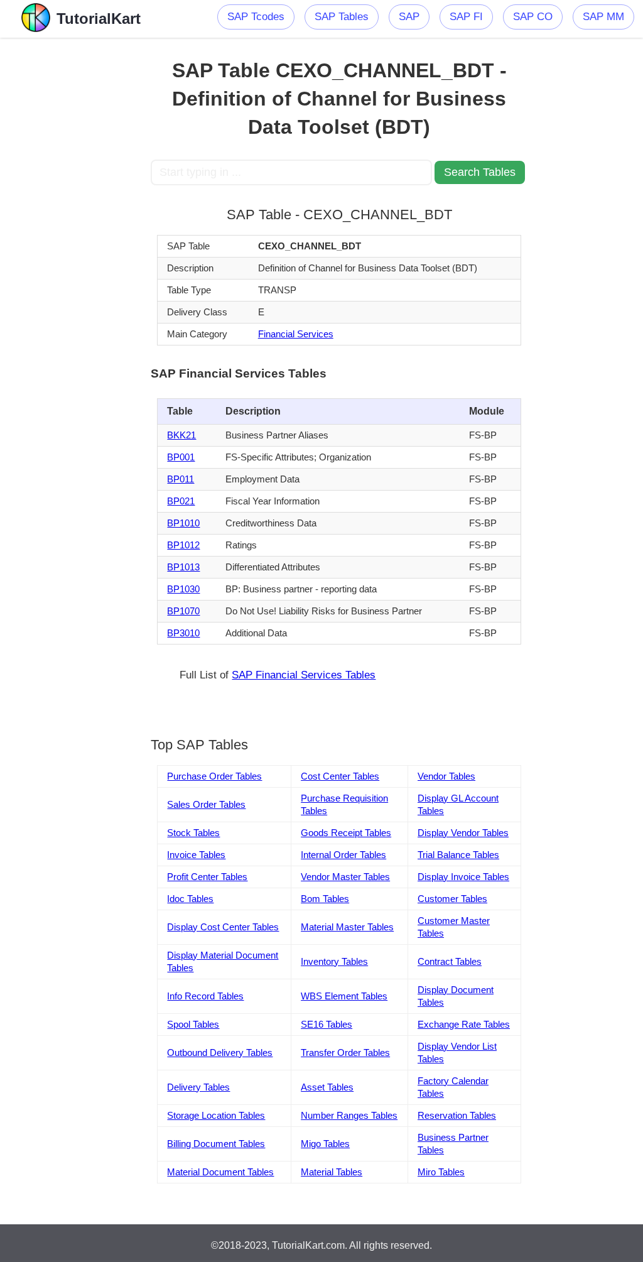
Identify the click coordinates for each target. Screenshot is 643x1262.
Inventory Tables (334, 961)
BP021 (181, 501)
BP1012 (183, 545)
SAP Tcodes (255, 17)
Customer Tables (452, 898)
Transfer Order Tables (345, 1052)
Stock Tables (193, 832)
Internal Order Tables (343, 854)
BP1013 (183, 567)
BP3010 (183, 633)
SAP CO (533, 17)
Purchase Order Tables (214, 776)
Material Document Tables (220, 1172)
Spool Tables (193, 1024)
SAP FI (466, 17)
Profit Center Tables (207, 876)
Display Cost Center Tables (223, 927)
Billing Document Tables (216, 1143)
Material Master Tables (347, 927)
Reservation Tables (457, 1115)
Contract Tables (450, 961)
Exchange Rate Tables (464, 1024)
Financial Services (295, 334)
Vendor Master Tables (345, 876)
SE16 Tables (326, 1024)
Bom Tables (325, 898)
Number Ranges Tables (349, 1115)
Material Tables (331, 1172)
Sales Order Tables (206, 804)
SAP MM (603, 17)
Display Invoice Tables (463, 876)
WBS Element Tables (344, 996)
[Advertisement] (75, 226)
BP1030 (183, 589)
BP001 (181, 457)
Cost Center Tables (340, 776)
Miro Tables (441, 1172)
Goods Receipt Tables (346, 832)
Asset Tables (327, 1087)
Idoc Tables (190, 898)
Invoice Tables (196, 854)
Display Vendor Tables (463, 832)
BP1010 (183, 523)
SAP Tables (342, 17)
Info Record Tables (205, 996)
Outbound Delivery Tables (220, 1052)
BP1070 (183, 611)
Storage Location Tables (216, 1115)
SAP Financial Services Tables (304, 675)
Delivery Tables (198, 1087)
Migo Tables (325, 1143)
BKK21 (181, 435)
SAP (409, 17)
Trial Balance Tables (458, 854)
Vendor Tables (446, 776)
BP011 (180, 479)
